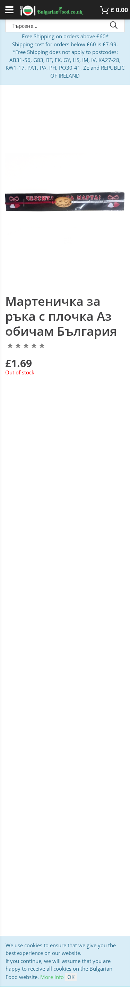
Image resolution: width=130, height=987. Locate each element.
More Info (52, 976)
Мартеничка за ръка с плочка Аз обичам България (61, 316)
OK (71, 976)
